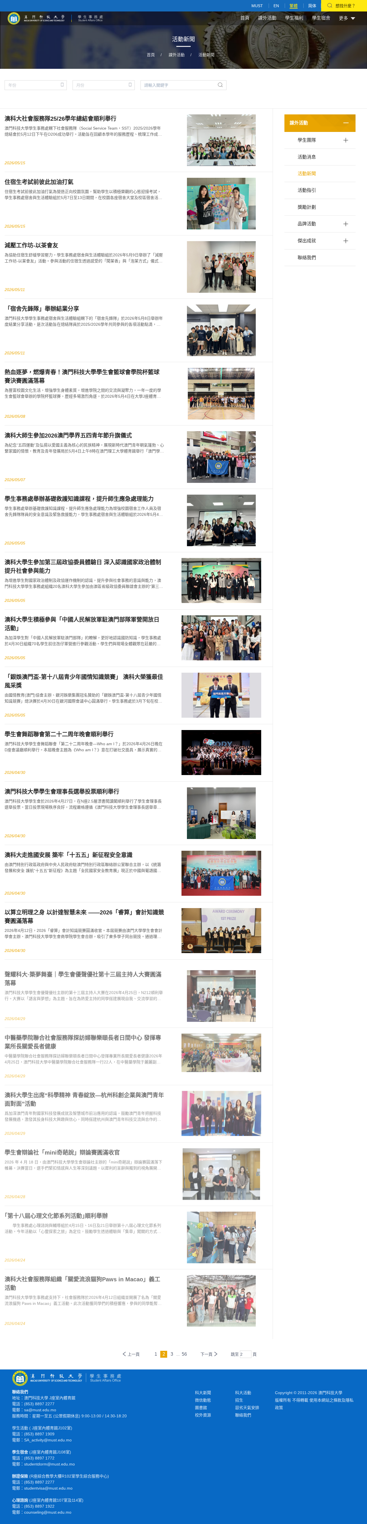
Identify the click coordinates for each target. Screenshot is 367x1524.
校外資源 (203, 1415)
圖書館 (201, 1407)
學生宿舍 (321, 17)
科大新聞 (203, 1392)
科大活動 (243, 1392)
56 (184, 1354)
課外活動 (267, 17)
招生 (239, 1400)
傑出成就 (307, 240)
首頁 (244, 17)
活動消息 (307, 157)
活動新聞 (206, 54)
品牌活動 (307, 223)
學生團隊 (307, 140)
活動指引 (307, 190)
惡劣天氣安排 (247, 1407)
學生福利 (294, 17)
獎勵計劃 (307, 207)
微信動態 (203, 1400)
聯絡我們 (307, 257)
